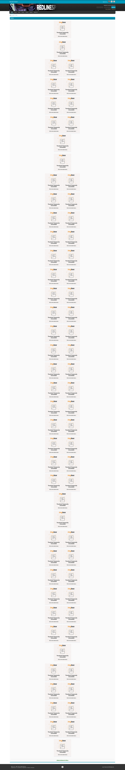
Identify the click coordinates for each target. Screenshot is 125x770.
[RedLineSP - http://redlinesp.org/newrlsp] (34, 10)
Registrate (114, 9)
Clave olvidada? (108, 9)
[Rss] (114, 2)
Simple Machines (23, 766)
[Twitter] (111, 2)
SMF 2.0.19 (13, 766)
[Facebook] (109, 2)
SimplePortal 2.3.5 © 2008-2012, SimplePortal (18, 767)
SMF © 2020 (18, 766)
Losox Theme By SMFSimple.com (108, 767)
